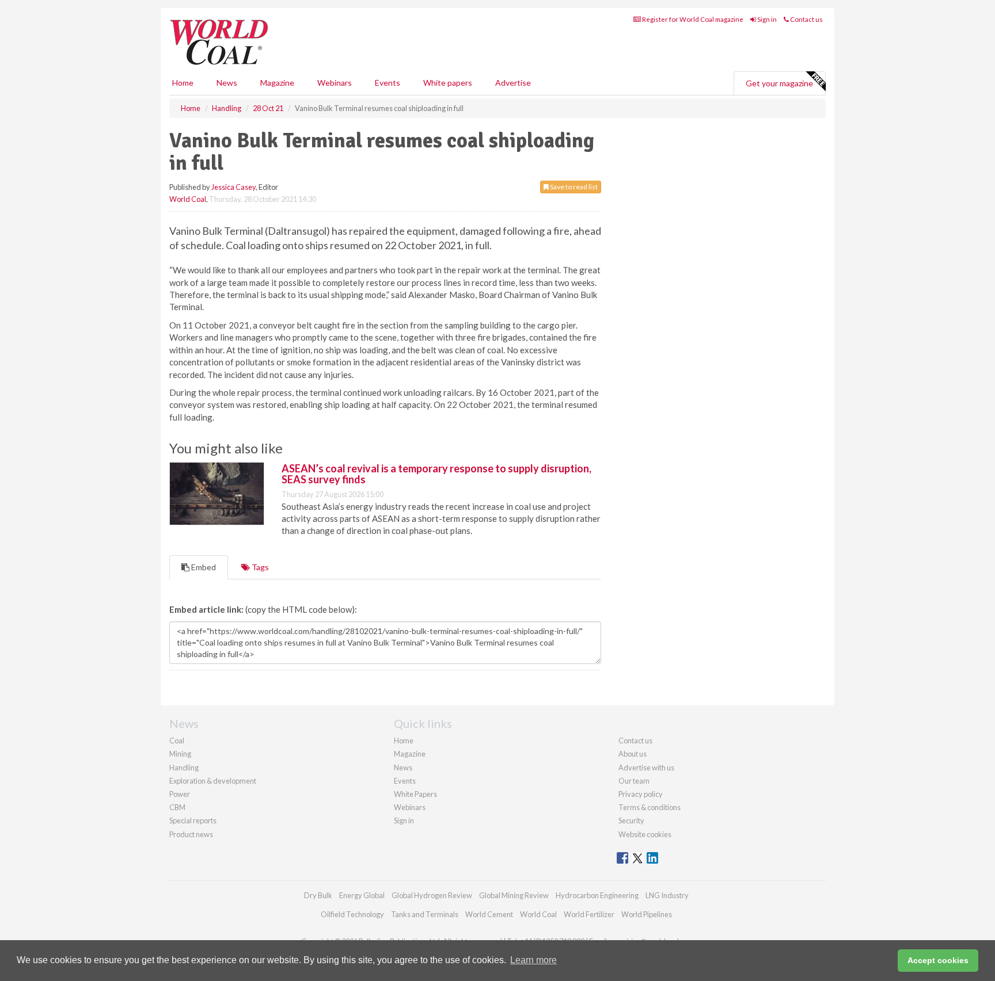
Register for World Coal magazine (692, 19)
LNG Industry (667, 895)
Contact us (806, 19)
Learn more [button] (533, 960)
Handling (184, 767)
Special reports (193, 820)
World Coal (187, 199)
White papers (447, 82)
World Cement (489, 914)
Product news (191, 834)
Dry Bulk (318, 895)
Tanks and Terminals (424, 914)
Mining (180, 753)
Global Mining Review (514, 895)
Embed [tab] (202, 567)
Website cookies (644, 834)
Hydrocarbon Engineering (597, 895)
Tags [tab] (259, 567)
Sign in (766, 19)
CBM (177, 807)
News (403, 767)
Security (631, 820)
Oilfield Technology (352, 914)
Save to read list (573, 186)
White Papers (415, 794)
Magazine (277, 82)
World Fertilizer (589, 914)
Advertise (513, 82)
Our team (634, 780)
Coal (176, 740)
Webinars (334, 82)
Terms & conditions (649, 807)
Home (182, 82)
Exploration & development (212, 780)
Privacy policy (640, 794)
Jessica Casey (233, 187)
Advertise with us (646, 767)
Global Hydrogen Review (432, 895)
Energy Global (362, 895)
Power (179, 794)
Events (387, 82)
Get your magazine (779, 83)
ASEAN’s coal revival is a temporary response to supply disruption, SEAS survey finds (436, 474)
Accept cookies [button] (938, 960)
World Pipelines (646, 914)
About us (632, 753)
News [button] (227, 82)
